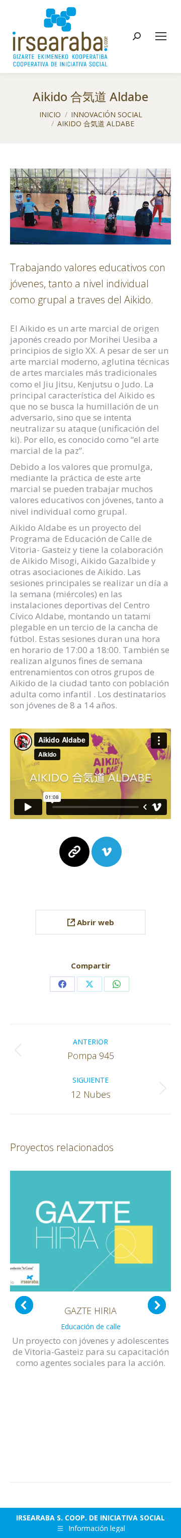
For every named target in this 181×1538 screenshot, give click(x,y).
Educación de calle (91, 1326)
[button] (24, 1305)
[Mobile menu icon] (161, 36)
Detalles (90, 1231)
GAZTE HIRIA (90, 1311)
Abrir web (94, 922)
